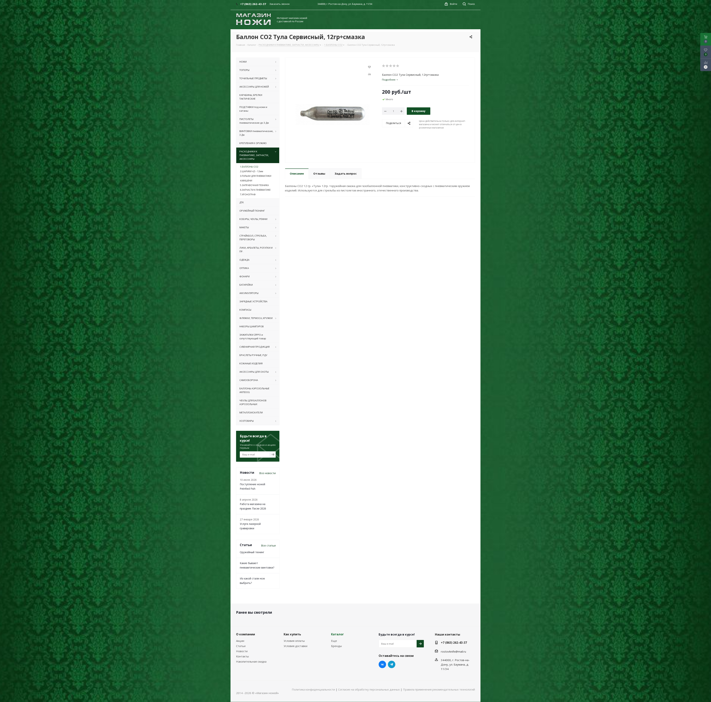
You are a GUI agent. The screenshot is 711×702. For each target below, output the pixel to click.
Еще (334, 641)
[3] (391, 65)
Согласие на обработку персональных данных (369, 689)
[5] (398, 65)
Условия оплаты (294, 641)
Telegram (391, 664)
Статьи (241, 646)
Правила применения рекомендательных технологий (439, 689)
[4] (394, 65)
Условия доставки (295, 646)
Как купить (292, 634)
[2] (387, 65)
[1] (383, 65)
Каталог (337, 634)
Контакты (242, 656)
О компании (245, 634)
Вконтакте (382, 664)
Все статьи (268, 545)
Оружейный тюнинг (252, 552)
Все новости (267, 473)
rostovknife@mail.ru (453, 651)
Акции (240, 641)
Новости (242, 651)
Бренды (336, 646)
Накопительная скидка (251, 661)
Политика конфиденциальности (313, 689)
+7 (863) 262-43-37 (454, 643)
